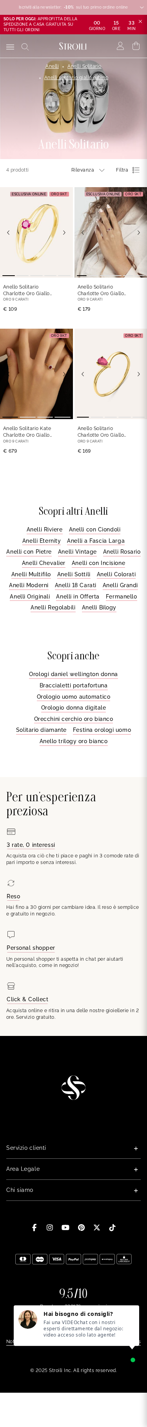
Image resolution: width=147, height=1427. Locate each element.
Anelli (52, 66)
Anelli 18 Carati (75, 585)
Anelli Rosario (122, 552)
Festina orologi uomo (102, 730)
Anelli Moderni (29, 585)
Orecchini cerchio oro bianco (73, 719)
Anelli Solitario (84, 66)
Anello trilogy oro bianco (74, 741)
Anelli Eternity (41, 541)
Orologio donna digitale (73, 708)
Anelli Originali (30, 596)
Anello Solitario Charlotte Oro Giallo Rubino (26, 290)
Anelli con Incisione (98, 563)
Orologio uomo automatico (73, 697)
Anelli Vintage (77, 552)
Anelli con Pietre (29, 552)
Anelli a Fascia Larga (96, 541)
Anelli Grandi (120, 585)
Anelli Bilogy (99, 607)
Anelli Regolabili (53, 607)
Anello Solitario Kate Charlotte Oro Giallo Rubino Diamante (27, 432)
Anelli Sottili (74, 574)
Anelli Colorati (116, 574)
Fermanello (121, 596)
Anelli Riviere (45, 529)
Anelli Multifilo (31, 574)
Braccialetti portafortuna (74, 685)
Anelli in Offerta (78, 596)
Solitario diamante (41, 730)
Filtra (122, 170)
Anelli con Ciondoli (95, 529)
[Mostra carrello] (136, 46)
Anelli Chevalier (43, 563)
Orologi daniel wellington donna (73, 674)
